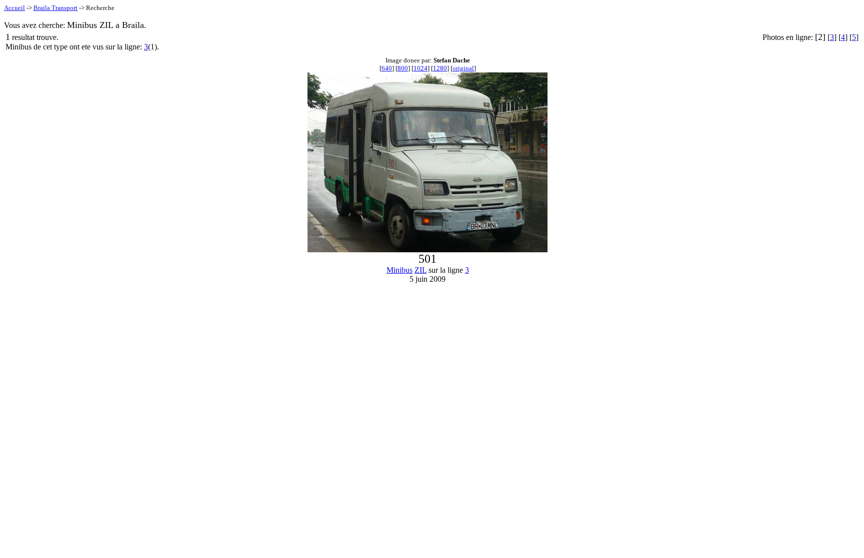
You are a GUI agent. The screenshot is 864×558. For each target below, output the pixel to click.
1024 (421, 68)
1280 (440, 68)
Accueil (14, 7)
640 (387, 68)
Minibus (399, 270)
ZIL (420, 270)
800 (403, 68)
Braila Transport (56, 7)
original (463, 68)
